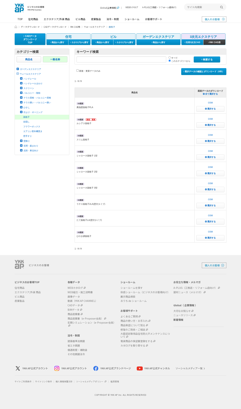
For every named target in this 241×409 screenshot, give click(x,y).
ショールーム (132, 19)
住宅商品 (33, 19)
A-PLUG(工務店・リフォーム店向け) (159, 7)
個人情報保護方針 (64, 381)
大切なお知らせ (182, 310)
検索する (207, 59)
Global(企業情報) (108, 8)
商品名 (29, 59)
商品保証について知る (132, 325)
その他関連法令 (76, 354)
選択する (211, 109)
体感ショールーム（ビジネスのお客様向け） (145, 292)
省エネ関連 (74, 345)
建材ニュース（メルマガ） (188, 292)
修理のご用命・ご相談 (132, 329)
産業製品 (96, 19)
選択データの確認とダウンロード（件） (204, 71)
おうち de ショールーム (133, 300)
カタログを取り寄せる (132, 345)
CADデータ (74, 305)
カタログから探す (80, 42)
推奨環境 (114, 381)
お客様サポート (153, 19)
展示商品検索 (127, 296)
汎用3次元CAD (192, 42)
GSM (210, 102)
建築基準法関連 (76, 341)
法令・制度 (113, 19)
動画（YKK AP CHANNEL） (83, 300)
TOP (20, 19)
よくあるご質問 (129, 316)
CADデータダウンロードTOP (30, 39)
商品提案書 (74, 314)
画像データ (74, 296)
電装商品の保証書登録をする (136, 341)
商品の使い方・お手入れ (134, 320)
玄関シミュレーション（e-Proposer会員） (92, 322)
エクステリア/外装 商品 (57, 19)
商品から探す (57, 42)
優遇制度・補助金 (77, 349)
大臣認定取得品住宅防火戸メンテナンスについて (145, 335)
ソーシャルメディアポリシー (90, 381)
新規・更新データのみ (89, 71)
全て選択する (211, 94)
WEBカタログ (131, 7)
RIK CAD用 (215, 42)
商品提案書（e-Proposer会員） (85, 318)
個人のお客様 (212, 19)
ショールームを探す (131, 287)
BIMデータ (73, 309)
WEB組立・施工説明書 (80, 292)
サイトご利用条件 (23, 381)
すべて (174, 58)
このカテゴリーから (180, 61)
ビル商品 (80, 19)
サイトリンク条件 (43, 381)
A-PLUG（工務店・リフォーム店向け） (195, 287)
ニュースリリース (183, 315)
